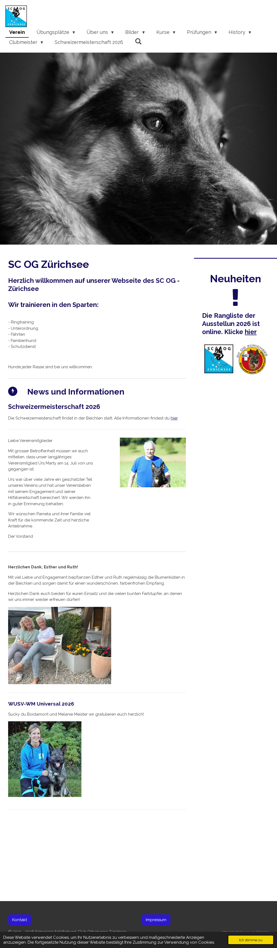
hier (174, 418)
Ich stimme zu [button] (250, 940)
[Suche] (138, 41)
